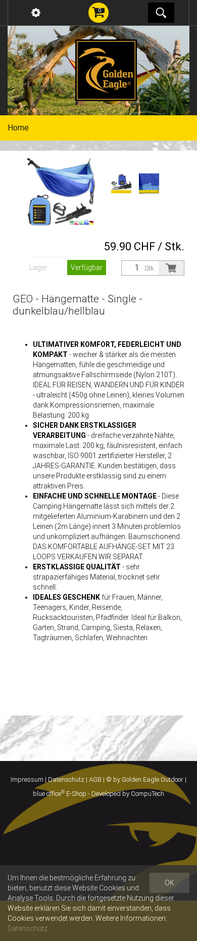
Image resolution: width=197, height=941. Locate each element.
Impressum (27, 779)
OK (169, 883)
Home (18, 127)
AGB (95, 779)
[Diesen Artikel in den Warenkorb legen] (171, 268)
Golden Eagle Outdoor (152, 779)
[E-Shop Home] (106, 70)
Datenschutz (66, 779)
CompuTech (147, 793)
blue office (49, 793)
